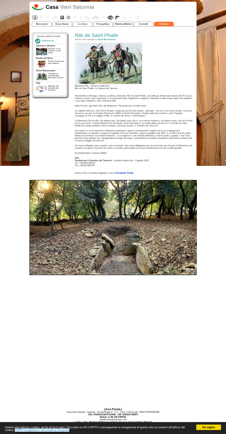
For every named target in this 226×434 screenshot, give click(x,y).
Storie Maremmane (106, 39)
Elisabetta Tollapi (125, 173)
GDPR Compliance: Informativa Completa (42, 430)
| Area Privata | (113, 409)
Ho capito (208, 427)
